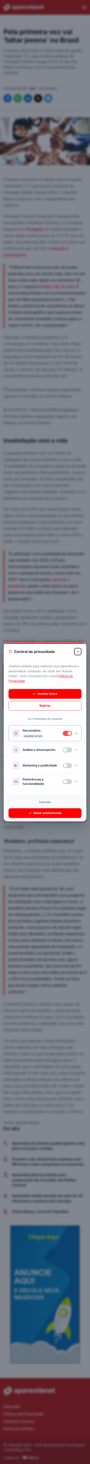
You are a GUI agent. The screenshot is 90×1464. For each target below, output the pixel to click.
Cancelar (45, 802)
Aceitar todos (47, 693)
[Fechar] (77, 651)
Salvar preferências (47, 813)
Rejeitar (45, 705)
